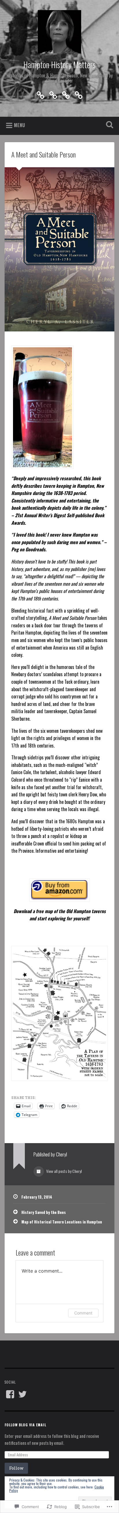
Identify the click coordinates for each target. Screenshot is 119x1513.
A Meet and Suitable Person (43, 154)
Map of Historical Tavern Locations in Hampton (61, 1222)
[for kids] (65, 93)
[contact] (53, 93)
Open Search (108, 125)
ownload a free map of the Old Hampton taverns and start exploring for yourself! (61, 915)
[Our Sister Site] (78, 93)
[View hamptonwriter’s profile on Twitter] (22, 1394)
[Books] (40, 93)
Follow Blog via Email (25, 1424)
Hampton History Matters (59, 65)
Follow (16, 1468)
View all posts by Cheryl (63, 1171)
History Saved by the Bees (43, 1212)
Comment (83, 1312)
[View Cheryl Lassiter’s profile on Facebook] (10, 1394)
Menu (19, 125)
